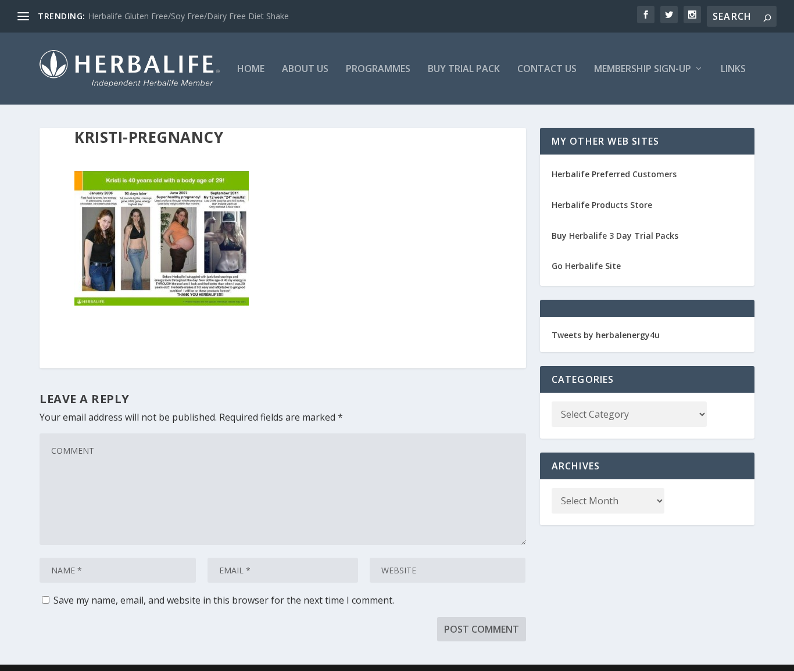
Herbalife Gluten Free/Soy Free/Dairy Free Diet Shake (188, 15)
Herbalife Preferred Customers (614, 174)
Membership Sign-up (642, 69)
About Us (305, 69)
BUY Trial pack (464, 69)
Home (250, 69)
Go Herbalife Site (586, 265)
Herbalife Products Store (602, 204)
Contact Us (547, 69)
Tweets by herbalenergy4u (606, 334)
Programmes (378, 69)
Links (733, 69)
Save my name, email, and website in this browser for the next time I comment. (223, 600)
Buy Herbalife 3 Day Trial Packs (615, 235)
